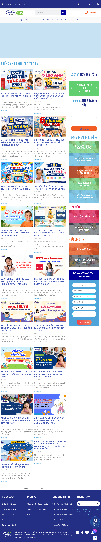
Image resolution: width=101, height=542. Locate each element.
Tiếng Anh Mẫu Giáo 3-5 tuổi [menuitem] (62, 504)
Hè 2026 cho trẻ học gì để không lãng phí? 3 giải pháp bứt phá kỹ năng (15, 232)
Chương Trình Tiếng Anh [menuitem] (60, 525)
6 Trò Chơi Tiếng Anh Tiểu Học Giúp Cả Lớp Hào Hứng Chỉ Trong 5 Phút (49, 142)
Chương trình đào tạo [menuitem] (9, 509)
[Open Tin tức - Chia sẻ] (63, 20)
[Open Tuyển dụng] (73, 20)
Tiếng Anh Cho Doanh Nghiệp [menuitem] (37, 504)
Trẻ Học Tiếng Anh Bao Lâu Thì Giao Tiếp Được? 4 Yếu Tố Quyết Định (17, 374)
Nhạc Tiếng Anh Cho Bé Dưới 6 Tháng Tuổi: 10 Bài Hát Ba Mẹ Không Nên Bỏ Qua (49, 96)
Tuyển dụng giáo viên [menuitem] (9, 525)
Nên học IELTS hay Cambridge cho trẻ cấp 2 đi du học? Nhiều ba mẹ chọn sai (49, 281)
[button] (78, 4)
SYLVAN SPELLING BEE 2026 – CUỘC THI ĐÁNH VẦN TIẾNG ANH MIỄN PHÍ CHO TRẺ (49, 232)
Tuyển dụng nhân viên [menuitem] (9, 520)
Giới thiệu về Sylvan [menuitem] (9, 504)
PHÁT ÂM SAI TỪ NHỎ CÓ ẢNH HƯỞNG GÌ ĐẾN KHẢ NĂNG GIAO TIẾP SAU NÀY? (15, 420)
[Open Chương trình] (41, 20)
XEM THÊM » (4, 110)
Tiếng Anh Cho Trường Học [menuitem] (36, 509)
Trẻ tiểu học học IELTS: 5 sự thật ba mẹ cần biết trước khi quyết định (16, 328)
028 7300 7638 (84, 514)
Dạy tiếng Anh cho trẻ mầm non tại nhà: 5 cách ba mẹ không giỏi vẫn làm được (15, 281)
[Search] (63, 12)
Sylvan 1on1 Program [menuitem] (60, 520)
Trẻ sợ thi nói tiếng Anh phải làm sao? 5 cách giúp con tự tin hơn (49, 328)
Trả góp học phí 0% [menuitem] (8, 515)
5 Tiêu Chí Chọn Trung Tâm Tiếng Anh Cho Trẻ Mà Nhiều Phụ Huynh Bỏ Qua (15, 142)
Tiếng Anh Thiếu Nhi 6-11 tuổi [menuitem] (62, 509)
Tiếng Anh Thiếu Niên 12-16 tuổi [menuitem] (63, 515)
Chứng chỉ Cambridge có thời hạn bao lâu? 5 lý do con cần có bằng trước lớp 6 (49, 420)
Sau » (43, 488)
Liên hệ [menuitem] (29, 515)
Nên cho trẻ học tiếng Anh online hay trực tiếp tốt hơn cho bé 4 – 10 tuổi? (49, 374)
